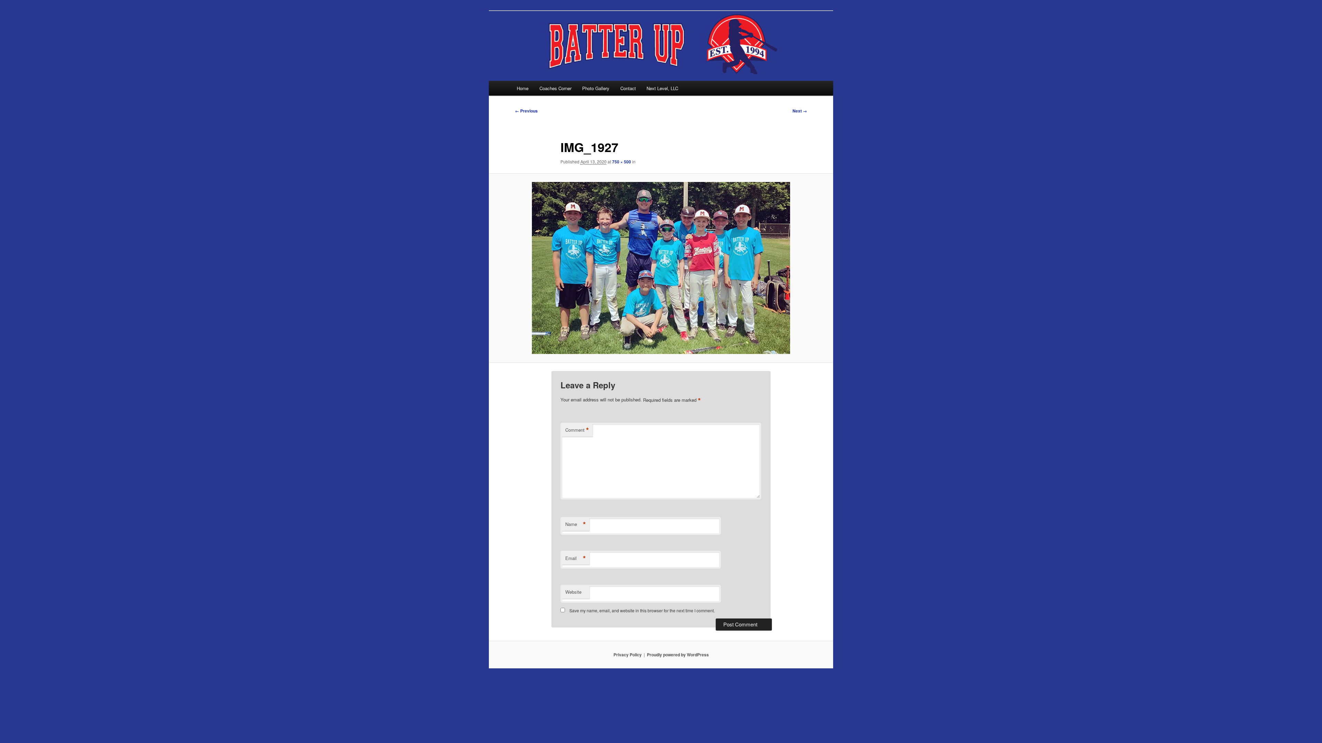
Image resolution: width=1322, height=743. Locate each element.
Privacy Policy (627, 655)
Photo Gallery (595, 88)
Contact (628, 88)
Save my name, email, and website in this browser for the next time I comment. (642, 610)
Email (575, 558)
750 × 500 (621, 162)
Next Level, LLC (662, 88)
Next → (800, 111)
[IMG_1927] (661, 268)
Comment (577, 429)
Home (522, 88)
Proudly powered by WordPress (678, 655)
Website (573, 592)
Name (575, 524)
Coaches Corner (555, 88)
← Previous (526, 111)
